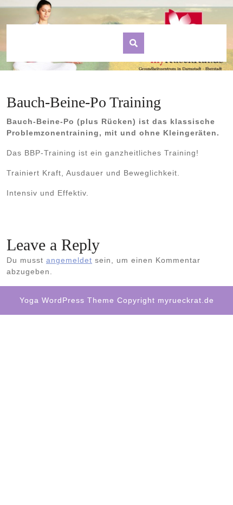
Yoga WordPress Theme (67, 300)
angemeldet (69, 260)
